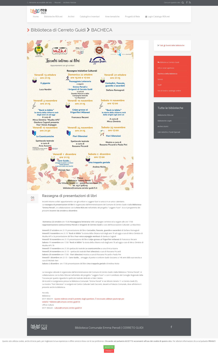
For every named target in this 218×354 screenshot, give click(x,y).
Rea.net (57, 2)
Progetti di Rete (132, 16)
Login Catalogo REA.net (158, 16)
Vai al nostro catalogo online (169, 90)
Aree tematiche (112, 16)
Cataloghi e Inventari (90, 16)
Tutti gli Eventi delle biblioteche (171, 45)
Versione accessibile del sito (40, 2)
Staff (159, 85)
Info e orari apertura (166, 68)
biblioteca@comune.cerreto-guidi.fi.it (65, 302)
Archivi (71, 16)
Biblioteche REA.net (53, 16)
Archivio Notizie (69, 2)
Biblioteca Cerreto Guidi (169, 62)
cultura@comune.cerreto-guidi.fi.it (68, 308)
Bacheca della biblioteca (167, 73)
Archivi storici (163, 126)
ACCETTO (109, 347)
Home (36, 16)
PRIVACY (109, 351)
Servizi (160, 79)
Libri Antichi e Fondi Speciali (169, 132)
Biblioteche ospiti (165, 121)
